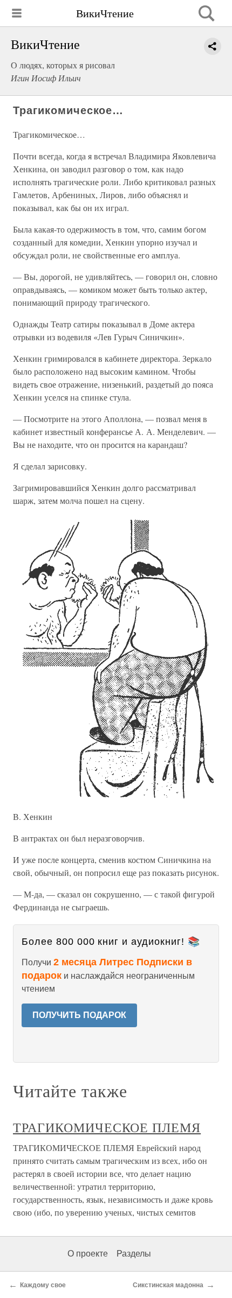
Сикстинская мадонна (168, 1285)
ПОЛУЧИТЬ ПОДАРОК (79, 1015)
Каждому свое (43, 1285)
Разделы (134, 1253)
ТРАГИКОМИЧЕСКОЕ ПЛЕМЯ (107, 1127)
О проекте (87, 1253)
